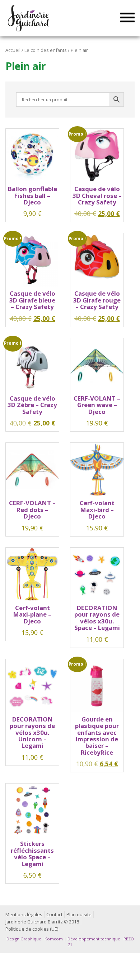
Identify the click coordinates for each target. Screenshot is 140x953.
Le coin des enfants (45, 50)
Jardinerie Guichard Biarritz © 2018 (42, 922)
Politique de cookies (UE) (31, 929)
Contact (54, 915)
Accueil (12, 50)
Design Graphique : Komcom (34, 938)
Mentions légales (23, 915)
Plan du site (79, 915)
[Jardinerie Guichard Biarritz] (29, 18)
